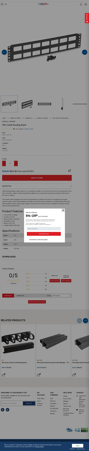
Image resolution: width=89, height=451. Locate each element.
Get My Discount (44, 234)
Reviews (87, 17)
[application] (44, 446)
